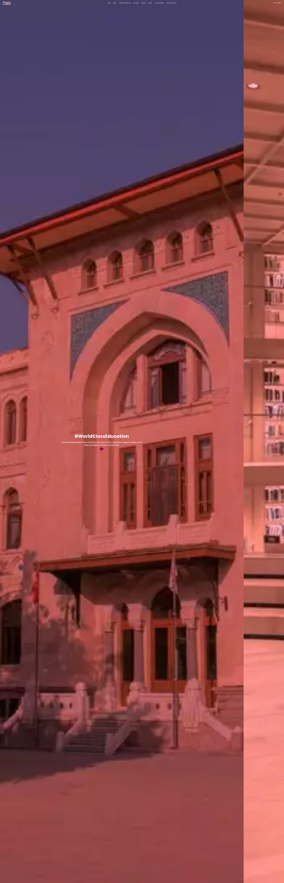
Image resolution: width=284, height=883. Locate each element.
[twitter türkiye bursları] (275, 3)
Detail (42, 449)
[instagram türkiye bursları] (277, 3)
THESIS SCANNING (159, 3)
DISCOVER (136, 3)
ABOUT (114, 3)
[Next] (281, 443)
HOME (109, 3)
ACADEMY (143, 3)
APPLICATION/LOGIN (171, 3)
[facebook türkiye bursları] (273, 3)
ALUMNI (150, 3)
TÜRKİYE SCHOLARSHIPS (125, 3)
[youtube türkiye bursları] (279, 3)
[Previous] (3, 443)
